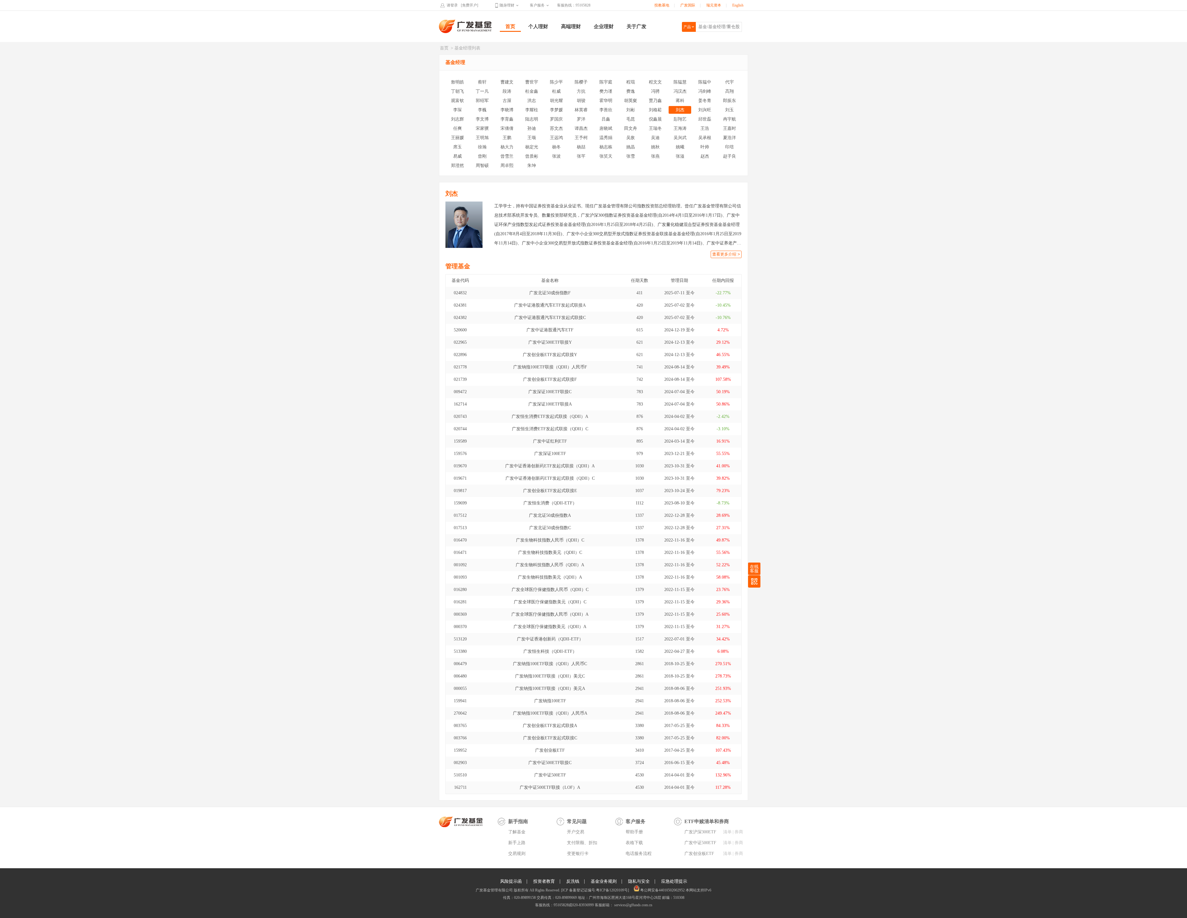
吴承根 (704, 137)
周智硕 (482, 165)
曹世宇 (531, 82)
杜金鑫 (531, 91)
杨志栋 (605, 147)
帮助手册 (634, 832)
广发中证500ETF (550, 775)
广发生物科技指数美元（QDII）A (550, 577)
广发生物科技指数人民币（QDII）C (550, 540)
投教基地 (661, 5)
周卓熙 (506, 165)
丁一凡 (482, 91)
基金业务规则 (604, 881)
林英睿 (581, 110)
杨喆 (581, 147)
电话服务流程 (639, 853)
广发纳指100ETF (550, 701)
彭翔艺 (680, 119)
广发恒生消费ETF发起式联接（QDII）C (550, 429)
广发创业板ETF (550, 750)
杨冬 (556, 147)
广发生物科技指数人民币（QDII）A (550, 565)
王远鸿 (556, 137)
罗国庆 (556, 119)
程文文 (655, 82)
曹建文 (506, 82)
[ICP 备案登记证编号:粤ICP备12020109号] (595, 890)
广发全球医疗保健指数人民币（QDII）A (550, 614)
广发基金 (465, 26)
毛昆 (630, 119)
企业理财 (604, 26)
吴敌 (630, 137)
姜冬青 (704, 100)
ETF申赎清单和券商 (706, 821)
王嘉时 (729, 128)
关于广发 (636, 26)
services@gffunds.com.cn (632, 905)
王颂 (531, 137)
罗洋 (581, 119)
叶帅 (704, 147)
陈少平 (556, 82)
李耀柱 (531, 110)
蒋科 (680, 100)
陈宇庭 (605, 82)
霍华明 (605, 100)
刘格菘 (655, 110)
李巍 (482, 110)
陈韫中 (704, 82)
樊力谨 (605, 91)
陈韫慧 (680, 82)
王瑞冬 (655, 128)
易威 (457, 156)
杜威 (556, 91)
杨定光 (531, 147)
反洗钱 (572, 881)
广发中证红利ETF (550, 441)
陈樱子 (581, 82)
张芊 (581, 156)
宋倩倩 (506, 128)
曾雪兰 (506, 156)
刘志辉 (457, 119)
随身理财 (507, 5)
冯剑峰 (704, 91)
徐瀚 (482, 147)
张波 (556, 156)
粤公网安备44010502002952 (662, 890)
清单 (727, 832)
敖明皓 (457, 82)
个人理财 (538, 26)
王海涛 (680, 128)
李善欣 (605, 110)
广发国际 (687, 5)
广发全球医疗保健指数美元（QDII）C (550, 602)
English (737, 5)
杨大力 (506, 147)
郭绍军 (482, 100)
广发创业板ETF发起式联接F (550, 379)
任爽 (457, 128)
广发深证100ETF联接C (550, 391)
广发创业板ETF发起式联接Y (550, 354)
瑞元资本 (713, 5)
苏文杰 (556, 128)
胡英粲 (630, 100)
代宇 (729, 82)
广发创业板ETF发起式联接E (550, 490)
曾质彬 (531, 156)
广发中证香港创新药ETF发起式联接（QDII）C (550, 478)
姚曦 (680, 147)
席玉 (457, 147)
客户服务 (537, 5)
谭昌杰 (581, 128)
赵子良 (729, 156)
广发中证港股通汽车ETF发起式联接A (550, 305)
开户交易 (575, 832)
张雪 (630, 156)
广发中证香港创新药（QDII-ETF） (550, 639)
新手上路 (516, 842)
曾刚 (482, 156)
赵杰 (704, 156)
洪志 (531, 100)
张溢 (680, 156)
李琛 (457, 110)
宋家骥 (482, 128)
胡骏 (581, 100)
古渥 (507, 100)
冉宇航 (729, 119)
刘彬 (630, 110)
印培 (729, 147)
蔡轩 (482, 82)
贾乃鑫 (655, 100)
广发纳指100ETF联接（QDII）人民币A (550, 713)
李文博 (482, 119)
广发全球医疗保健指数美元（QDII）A (549, 626)
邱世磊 (704, 119)
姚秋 (655, 147)
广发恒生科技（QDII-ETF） (550, 651)
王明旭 (482, 137)
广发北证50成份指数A (550, 515)
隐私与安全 (639, 881)
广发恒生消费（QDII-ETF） (550, 503)
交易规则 (516, 853)
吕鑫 (606, 119)
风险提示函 (511, 881)
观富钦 (457, 100)
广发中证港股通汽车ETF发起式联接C (550, 317)
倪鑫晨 (655, 119)
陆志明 (531, 119)
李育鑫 (506, 119)
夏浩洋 (729, 137)
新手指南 (518, 821)
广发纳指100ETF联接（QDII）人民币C (550, 663)
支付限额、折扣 (582, 842)
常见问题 (577, 821)
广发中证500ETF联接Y (550, 342)
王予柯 (581, 137)
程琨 (630, 82)
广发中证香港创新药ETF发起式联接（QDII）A (550, 466)
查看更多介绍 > (726, 254)
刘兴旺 (704, 110)
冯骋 (655, 91)
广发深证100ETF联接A (550, 404)
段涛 (507, 91)
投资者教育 (544, 881)
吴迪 (655, 137)
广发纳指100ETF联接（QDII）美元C (550, 676)
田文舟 (630, 128)
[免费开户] (469, 5)
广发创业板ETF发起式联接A (550, 725)
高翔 (729, 91)
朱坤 (531, 165)
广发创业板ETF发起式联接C (550, 738)
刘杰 (680, 110)
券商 (738, 832)
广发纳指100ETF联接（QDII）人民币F (550, 367)
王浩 (704, 128)
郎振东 (729, 100)
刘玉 (729, 110)
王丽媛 (457, 137)
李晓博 (506, 110)
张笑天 (605, 156)
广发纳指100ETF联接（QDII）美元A (550, 688)
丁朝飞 (457, 91)
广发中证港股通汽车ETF (549, 330)
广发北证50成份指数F (550, 293)
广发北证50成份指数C (550, 527)
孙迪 (531, 128)
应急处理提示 (674, 881)
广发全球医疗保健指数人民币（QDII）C (550, 589)
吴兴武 (680, 137)
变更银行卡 (578, 853)
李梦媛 (556, 110)
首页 (510, 26)
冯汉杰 (680, 91)
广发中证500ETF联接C (550, 762)
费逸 (630, 91)
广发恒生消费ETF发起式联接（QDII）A (550, 416)
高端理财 (571, 26)
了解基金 (516, 832)
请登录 (452, 5)
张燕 (655, 156)
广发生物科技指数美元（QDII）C (550, 552)
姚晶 (630, 147)
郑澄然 (457, 165)
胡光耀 (556, 100)
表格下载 (634, 842)
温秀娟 (605, 137)
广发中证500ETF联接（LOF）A (550, 787)
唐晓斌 (605, 128)
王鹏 (507, 137)
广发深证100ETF (550, 453)
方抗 (581, 91)
